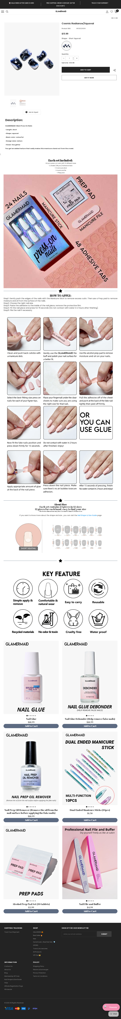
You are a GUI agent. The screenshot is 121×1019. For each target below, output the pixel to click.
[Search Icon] (9, 11)
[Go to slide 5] (33, 715)
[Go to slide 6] (35, 715)
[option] (21, 3)
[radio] (66, 46)
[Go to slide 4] (91, 715)
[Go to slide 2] (28, 715)
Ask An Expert (33, 112)
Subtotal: (65, 63)
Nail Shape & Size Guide (87, 515)
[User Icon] (107, 11)
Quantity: (65, 54)
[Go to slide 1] (27, 715)
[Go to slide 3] (30, 715)
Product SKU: (66, 28)
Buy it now (89, 78)
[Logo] (60, 11)
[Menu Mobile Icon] (2, 11)
